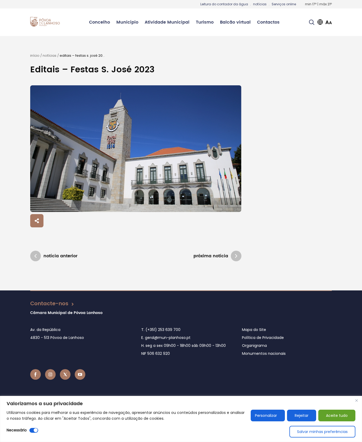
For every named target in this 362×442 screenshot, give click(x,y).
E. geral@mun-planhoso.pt (166, 337)
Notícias (49, 55)
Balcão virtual (235, 22)
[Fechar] (356, 400)
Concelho (99, 22)
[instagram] (50, 374)
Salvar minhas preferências (322, 431)
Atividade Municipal (167, 22)
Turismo (205, 22)
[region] (181, 419)
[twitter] (65, 374)
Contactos (268, 22)
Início (34, 55)
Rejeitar (301, 415)
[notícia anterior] (35, 256)
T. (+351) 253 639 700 (160, 329)
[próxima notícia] (236, 256)
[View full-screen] (135, 148)
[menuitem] (99, 22)
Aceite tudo (337, 415)
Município (127, 22)
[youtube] (80, 374)
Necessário (17, 430)
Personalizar (266, 415)
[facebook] (35, 374)
